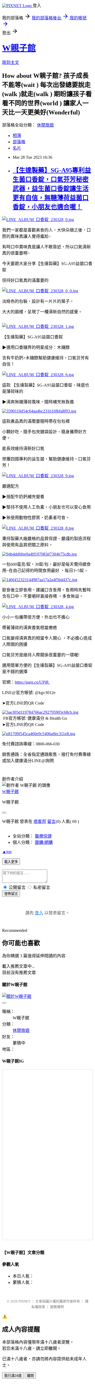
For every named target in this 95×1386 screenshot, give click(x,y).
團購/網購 (44, 842)
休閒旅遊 (45, 125)
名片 (17, 148)
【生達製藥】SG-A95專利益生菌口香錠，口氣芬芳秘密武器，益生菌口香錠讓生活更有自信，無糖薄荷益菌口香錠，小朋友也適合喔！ (52, 188)
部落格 (19, 142)
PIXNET (24, 1301)
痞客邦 (40, 821)
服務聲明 (57, 1307)
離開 (30, 1376)
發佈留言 (11, 894)
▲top (7, 851)
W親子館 (19, 48)
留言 (51, 821)
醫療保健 (43, 836)
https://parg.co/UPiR (32, 682)
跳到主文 (10, 62)
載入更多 (11, 862)
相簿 (17, 135)
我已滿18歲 (13, 1376)
